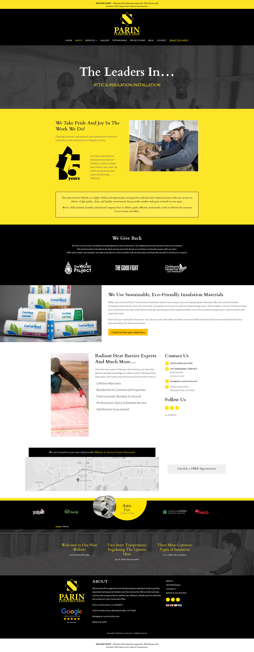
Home (69, 40)
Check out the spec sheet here (128, 332)
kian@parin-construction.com (183, 381)
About (78, 40)
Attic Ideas (85, 555)
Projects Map (137, 40)
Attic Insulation (132, 559)
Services (90, 40)
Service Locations (176, 593)
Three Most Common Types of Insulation (174, 547)
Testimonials (119, 40)
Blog (151, 40)
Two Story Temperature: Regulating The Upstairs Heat (127, 549)
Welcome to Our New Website (79, 547)
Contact (162, 40)
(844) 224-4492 (178, 40)
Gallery (104, 40)
